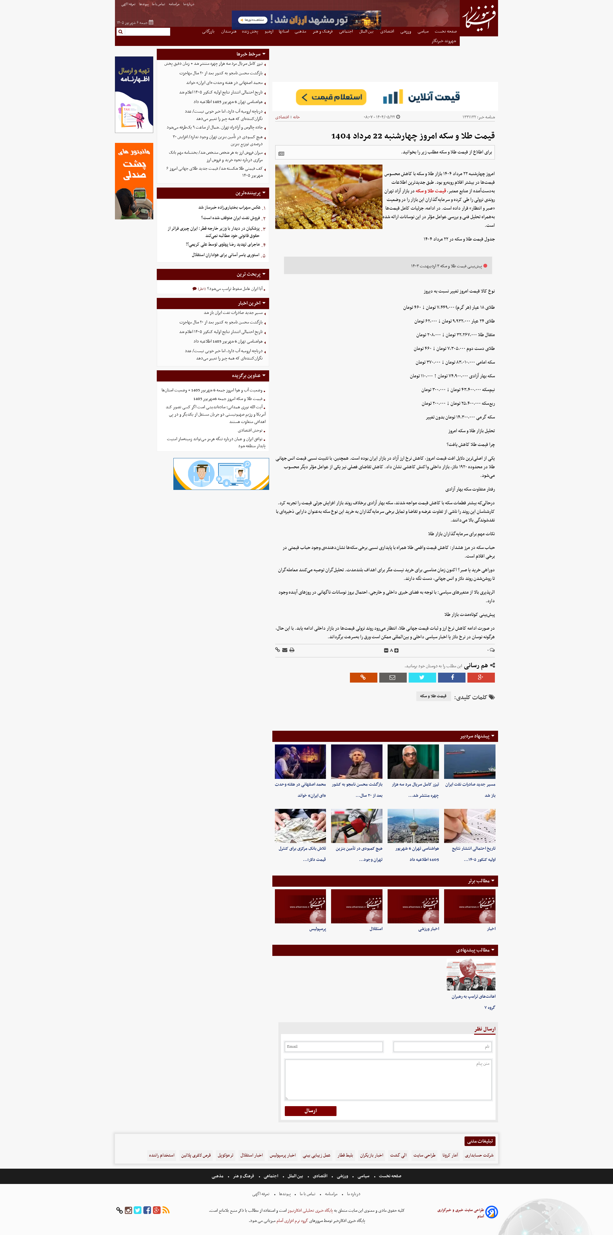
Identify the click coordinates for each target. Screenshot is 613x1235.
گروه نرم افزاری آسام (292, 1220)
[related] (281, 153)
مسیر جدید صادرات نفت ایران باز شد (233, 312)
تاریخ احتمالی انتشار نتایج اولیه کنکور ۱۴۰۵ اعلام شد (221, 92)
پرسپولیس (317, 929)
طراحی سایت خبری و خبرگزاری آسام (460, 1213)
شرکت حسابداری (479, 1155)
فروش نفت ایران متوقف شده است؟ (230, 218)
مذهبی (218, 1176)
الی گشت (398, 1155)
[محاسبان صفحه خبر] (134, 132)
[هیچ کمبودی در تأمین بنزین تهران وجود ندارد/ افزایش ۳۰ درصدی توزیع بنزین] (356, 826)
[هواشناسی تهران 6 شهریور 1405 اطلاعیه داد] (413, 826)
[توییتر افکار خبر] (137, 1211)
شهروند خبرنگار (444, 41)
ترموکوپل (225, 1155)
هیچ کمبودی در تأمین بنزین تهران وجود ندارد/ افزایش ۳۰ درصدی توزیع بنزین (218, 140)
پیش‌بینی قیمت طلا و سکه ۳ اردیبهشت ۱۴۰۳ (446, 266)
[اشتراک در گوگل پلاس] (481, 678)
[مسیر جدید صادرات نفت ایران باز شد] (470, 761)
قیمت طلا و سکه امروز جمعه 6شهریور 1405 (227, 399)
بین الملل (295, 1176)
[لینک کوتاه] (277, 650)
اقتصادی (282, 117)
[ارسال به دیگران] (284, 650)
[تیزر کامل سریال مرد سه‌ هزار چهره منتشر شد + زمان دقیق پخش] (413, 761)
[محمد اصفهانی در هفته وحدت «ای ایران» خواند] (300, 761)
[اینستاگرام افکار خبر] (128, 1211)
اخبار (491, 929)
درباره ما (189, 4)
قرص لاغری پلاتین (196, 1155)
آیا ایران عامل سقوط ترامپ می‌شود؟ (234, 288)
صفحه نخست (389, 1176)
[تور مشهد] (306, 29)
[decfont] (386, 651)
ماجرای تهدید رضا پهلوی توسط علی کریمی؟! (223, 244)
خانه (296, 117)
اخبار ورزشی (428, 929)
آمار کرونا (450, 1155)
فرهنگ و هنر (243, 1176)
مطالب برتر (478, 881)
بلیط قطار (345, 1155)
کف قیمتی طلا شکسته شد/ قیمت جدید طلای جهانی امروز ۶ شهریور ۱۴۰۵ (214, 172)
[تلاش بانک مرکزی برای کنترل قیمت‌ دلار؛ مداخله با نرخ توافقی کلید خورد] (300, 826)
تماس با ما (159, 4)
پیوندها (144, 4)
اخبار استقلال (251, 1155)
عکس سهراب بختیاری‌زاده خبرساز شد (229, 207)
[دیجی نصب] (134, 219)
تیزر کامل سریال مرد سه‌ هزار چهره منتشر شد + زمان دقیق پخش (213, 63)
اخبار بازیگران (371, 1155)
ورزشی (342, 1176)
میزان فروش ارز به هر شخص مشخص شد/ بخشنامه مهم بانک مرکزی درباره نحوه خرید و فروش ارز (216, 156)
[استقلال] (356, 906)
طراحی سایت (424, 1155)
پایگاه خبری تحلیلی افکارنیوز (310, 1210)
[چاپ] (291, 650)
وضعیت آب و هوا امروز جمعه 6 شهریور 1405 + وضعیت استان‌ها (212, 390)
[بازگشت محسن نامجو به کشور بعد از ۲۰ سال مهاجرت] (356, 761)
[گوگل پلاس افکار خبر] (157, 1211)
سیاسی (363, 1176)
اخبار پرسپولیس (283, 1155)
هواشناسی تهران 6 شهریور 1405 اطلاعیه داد (228, 102)
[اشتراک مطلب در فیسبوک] (451, 678)
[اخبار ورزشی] (413, 906)
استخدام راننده (161, 1155)
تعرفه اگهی (128, 4)
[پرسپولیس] (300, 906)
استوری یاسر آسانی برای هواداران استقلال (225, 255)
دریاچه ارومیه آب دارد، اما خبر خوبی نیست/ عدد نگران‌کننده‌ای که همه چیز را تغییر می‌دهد (224, 115)
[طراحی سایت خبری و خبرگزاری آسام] (491, 1213)
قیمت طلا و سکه (431, 191)
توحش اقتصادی (250, 430)
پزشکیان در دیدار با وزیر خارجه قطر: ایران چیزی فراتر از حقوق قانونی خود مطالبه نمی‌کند (214, 232)
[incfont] (396, 651)
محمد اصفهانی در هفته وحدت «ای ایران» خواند (224, 82)
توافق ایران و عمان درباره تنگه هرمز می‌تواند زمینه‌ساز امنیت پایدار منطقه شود (216, 442)
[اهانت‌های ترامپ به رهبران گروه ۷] (471, 974)
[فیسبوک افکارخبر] (147, 1211)
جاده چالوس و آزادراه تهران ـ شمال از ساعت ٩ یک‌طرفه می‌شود (215, 127)
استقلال (376, 929)
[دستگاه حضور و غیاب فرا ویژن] (221, 489)
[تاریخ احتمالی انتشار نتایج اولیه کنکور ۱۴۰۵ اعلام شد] (470, 826)
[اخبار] (470, 906)
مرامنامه (174, 4)
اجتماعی (271, 1176)
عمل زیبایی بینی (316, 1155)
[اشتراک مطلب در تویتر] (422, 678)
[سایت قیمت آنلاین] (385, 96)
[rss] (166, 1211)
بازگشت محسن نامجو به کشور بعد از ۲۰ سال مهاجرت (221, 73)
